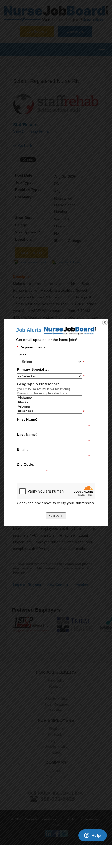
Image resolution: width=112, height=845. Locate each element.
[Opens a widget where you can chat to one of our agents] (92, 835)
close (105, 322)
